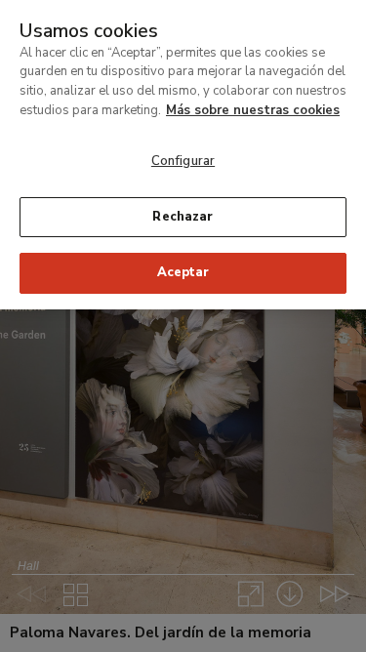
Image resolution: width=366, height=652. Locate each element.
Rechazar (182, 216)
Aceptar (183, 272)
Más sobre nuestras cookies (253, 110)
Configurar (183, 161)
